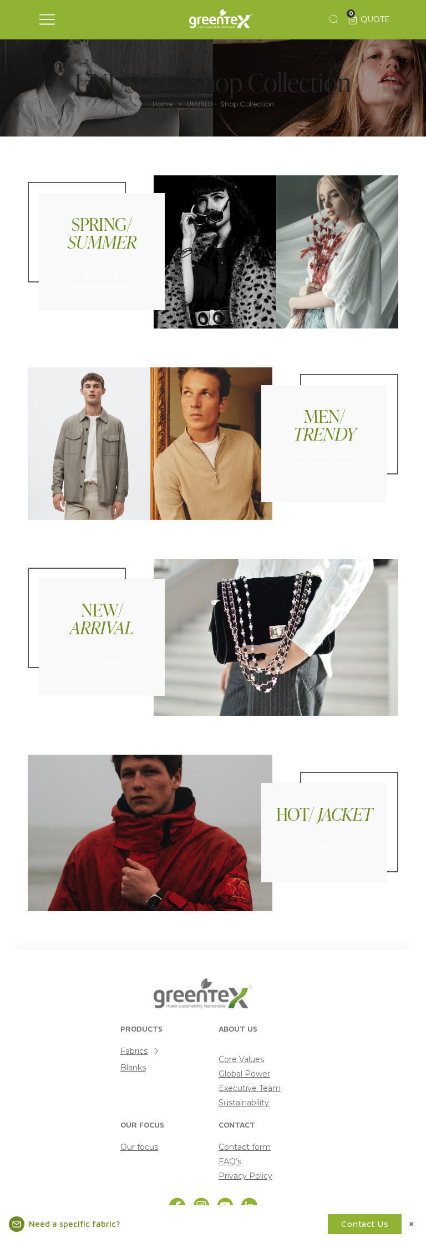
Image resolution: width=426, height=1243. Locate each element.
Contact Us (364, 1224)
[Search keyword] (333, 19)
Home (163, 104)
